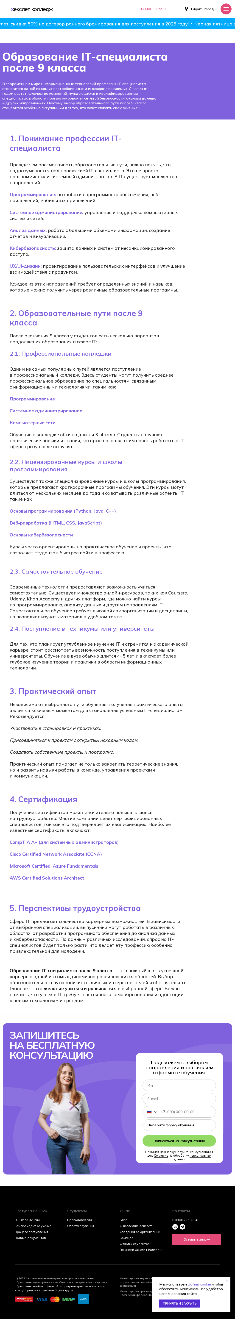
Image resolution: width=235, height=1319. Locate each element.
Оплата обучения (80, 1226)
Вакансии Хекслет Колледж (141, 1250)
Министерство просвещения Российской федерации (139, 1293)
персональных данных (192, 1157)
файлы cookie (199, 1284)
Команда (126, 1238)
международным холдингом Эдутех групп (44, 1290)
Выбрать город (202, 9)
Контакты (181, 1210)
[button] (196, 1239)
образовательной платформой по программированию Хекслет (58, 1286)
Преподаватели (79, 1220)
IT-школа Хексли (27, 1220)
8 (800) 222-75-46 (185, 1220)
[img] (31, 9)
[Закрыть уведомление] (227, 1280)
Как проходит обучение (33, 1226)
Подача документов (30, 1238)
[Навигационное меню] (226, 9)
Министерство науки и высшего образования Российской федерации (141, 1282)
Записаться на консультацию (179, 1141)
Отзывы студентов (135, 1244)
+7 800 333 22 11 (153, 9)
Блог (123, 1220)
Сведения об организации (140, 1232)
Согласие (161, 1155)
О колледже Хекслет (136, 1226)
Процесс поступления (31, 1232)
